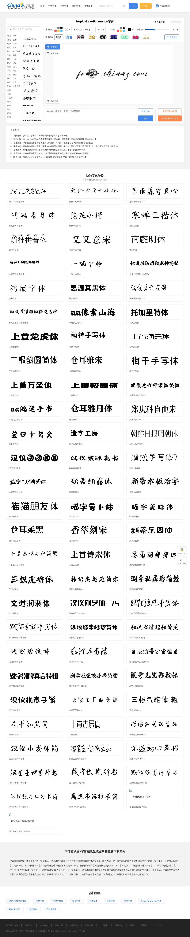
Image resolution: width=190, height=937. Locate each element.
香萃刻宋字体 (75, 540)
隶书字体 (33, 909)
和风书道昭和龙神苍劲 (139, 274)
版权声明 (59, 925)
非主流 (9, 98)
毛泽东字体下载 (76, 662)
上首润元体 (134, 347)
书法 (9, 36)
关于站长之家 (12, 925)
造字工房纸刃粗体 (16, 274)
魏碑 (9, 44)
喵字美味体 (134, 516)
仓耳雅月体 (74, 419)
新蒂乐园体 (134, 540)
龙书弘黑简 (14, 734)
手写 (9, 71)
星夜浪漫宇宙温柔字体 (139, 662)
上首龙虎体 (14, 347)
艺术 (14, 40)
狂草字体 (111, 901)
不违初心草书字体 (137, 758)
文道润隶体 (14, 613)
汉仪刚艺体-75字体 (77, 613)
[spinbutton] (175, 29)
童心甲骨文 (14, 444)
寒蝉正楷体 (134, 226)
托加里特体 (134, 322)
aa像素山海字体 (76, 322)
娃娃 (9, 63)
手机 (9, 78)
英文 (14, 55)
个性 (14, 71)
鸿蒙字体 (13, 298)
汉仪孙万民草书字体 (138, 734)
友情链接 (74, 925)
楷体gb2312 (14, 909)
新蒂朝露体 (74, 492)
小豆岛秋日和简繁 (16, 565)
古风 (9, 82)
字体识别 (145, 6)
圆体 (9, 90)
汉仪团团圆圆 (14, 468)
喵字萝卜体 (74, 516)
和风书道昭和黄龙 (137, 637)
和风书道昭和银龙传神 (18, 322)
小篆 (14, 59)
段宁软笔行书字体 (77, 783)
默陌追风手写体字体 (138, 613)
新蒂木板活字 (135, 492)
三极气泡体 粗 (135, 710)
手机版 (144, 925)
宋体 (9, 55)
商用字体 (76, 6)
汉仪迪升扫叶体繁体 (138, 395)
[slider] (162, 29)
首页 (42, 6)
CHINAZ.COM (37, 931)
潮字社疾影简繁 (136, 589)
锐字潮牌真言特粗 (16, 686)
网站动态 (119, 925)
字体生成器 (58, 901)
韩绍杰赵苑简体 (76, 589)
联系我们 (29, 925)
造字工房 (16, 86)
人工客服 (160, 22)
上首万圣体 (14, 395)
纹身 (14, 82)
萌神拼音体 (14, 250)
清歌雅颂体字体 (15, 662)
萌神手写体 (74, 347)
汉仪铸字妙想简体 (77, 637)
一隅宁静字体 (75, 274)
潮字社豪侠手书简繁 (78, 686)
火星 (14, 78)
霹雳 (9, 59)
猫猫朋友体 (14, 516)
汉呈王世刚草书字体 (78, 758)
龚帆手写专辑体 (76, 201)
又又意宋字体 (75, 250)
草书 (9, 105)
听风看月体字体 (15, 226)
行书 (9, 113)
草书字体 (128, 901)
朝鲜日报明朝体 (136, 444)
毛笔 (9, 74)
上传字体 (158, 925)
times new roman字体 (151, 901)
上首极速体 (74, 395)
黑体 (9, 67)
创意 (14, 74)
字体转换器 (164, 6)
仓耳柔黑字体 (14, 540)
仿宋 (9, 51)
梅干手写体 (134, 371)
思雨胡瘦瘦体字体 (137, 565)
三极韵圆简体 (14, 371)
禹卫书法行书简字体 (78, 807)
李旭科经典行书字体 (138, 807)
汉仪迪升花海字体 (137, 298)
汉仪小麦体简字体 (16, 758)
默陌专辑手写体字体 (17, 637)
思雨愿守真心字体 (137, 201)
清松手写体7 (134, 468)
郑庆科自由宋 (135, 419)
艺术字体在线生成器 (18, 901)
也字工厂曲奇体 (76, 710)
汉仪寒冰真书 (75, 468)
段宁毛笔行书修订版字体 (19, 831)
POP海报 (16, 51)
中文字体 (52, 6)
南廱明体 (133, 250)
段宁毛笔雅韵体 (136, 686)
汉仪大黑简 (51, 909)
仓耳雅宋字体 (75, 371)
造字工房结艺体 (15, 492)
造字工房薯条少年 (16, 201)
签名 (14, 47)
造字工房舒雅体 (76, 444)
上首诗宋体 (74, 565)
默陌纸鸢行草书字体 (138, 783)
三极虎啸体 (14, 589)
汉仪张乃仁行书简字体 (18, 807)
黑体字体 (93, 901)
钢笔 (9, 47)
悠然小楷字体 (75, 226)
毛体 (9, 86)
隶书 (9, 117)
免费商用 (88, 6)
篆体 (9, 109)
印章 (14, 63)
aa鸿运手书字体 (16, 419)
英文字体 (64, 6)
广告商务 (44, 925)
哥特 (9, 102)
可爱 (14, 44)
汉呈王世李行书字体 (17, 783)
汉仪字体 (76, 901)
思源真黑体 (74, 298)
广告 (14, 36)
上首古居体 (74, 734)
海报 (9, 40)
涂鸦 (14, 67)
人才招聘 (104, 925)
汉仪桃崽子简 (14, 710)
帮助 (132, 925)
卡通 (9, 94)
